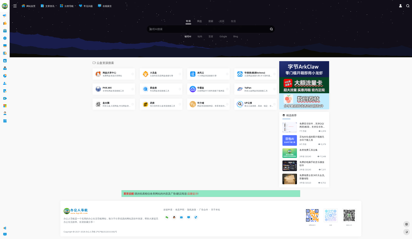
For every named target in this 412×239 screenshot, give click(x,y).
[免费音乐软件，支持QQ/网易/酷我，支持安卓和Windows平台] (289, 127)
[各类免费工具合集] (289, 153)
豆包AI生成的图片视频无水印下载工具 (312, 138)
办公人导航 (90, 231)
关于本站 (215, 209)
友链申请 (167, 209)
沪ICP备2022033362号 (106, 231)
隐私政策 (191, 209)
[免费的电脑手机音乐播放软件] (289, 166)
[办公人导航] (76, 212)
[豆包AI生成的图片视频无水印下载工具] (289, 140)
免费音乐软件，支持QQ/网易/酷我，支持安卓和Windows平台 (312, 125)
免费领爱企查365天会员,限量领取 (312, 177)
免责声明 (179, 209)
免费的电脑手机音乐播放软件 (312, 164)
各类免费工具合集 (309, 149)
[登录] (400, 6)
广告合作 (203, 209)
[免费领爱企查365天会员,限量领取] (289, 179)
